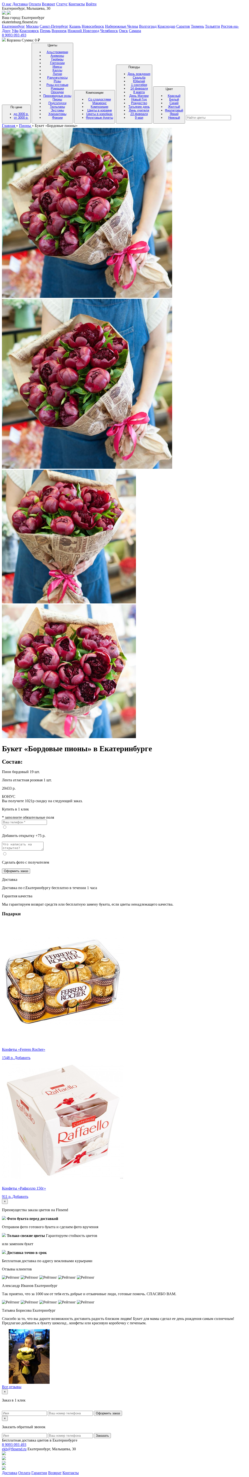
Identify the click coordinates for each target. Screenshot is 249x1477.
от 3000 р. (21, 117)
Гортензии (57, 63)
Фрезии (57, 117)
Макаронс (99, 103)
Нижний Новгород (83, 31)
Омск (123, 31)
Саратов (183, 26)
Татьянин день (139, 106)
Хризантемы (57, 114)
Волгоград (148, 26)
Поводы (139, 92)
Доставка (20, 4)
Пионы (57, 99)
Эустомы (57, 110)
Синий (173, 103)
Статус (62, 4)
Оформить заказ (16, 871)
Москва (32, 26)
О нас (6, 4)
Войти (91, 4)
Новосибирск (93, 26)
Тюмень (197, 26)
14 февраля (139, 88)
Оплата (35, 4)
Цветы (57, 81)
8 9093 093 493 (14, 35)
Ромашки (57, 88)
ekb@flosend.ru (14, 1449)
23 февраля (139, 114)
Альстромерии (57, 52)
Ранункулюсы (57, 77)
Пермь (45, 31)
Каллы (57, 70)
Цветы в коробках (99, 114)
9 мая (139, 117)
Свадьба (139, 77)
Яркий (174, 114)
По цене (19, 112)
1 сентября (139, 85)
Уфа (15, 31)
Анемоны (57, 56)
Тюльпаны (57, 106)
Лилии (57, 74)
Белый (174, 99)
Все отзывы (11, 1387)
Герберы (57, 59)
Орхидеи (57, 92)
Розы (57, 81)
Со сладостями (99, 99)
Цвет (174, 103)
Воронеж (59, 31)
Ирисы (57, 66)
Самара (135, 31)
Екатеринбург (13, 26)
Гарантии (39, 1473)
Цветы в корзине (99, 110)
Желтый (174, 106)
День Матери (139, 96)
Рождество (139, 103)
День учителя (139, 110)
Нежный (174, 117)
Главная (9, 126)
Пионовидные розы (57, 96)
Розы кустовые (57, 85)
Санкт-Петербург (54, 26)
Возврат (48, 4)
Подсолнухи (57, 103)
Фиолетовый (174, 110)
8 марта (139, 92)
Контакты (77, 4)
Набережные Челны (121, 26)
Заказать (102, 1435)
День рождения (139, 74)
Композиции (99, 105)
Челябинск (109, 31)
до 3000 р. (21, 114)
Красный (174, 96)
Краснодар (166, 26)
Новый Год (139, 99)
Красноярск (29, 31)
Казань (75, 26)
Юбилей (139, 81)
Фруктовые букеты (99, 117)
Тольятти (212, 26)
